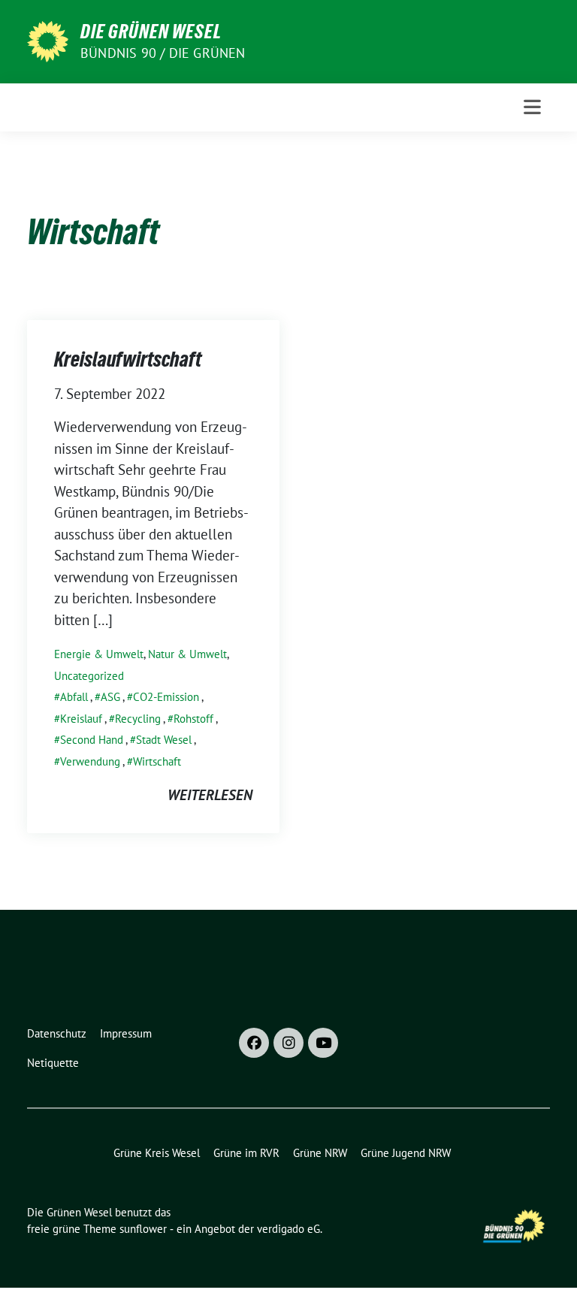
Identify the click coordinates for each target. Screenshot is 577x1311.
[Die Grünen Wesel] (47, 40)
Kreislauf (81, 718)
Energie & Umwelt (98, 654)
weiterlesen (210, 795)
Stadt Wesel (164, 740)
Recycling (138, 718)
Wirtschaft (157, 761)
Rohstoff (193, 718)
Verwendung (90, 761)
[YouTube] (323, 1043)
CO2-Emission (166, 697)
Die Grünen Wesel (151, 31)
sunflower (143, 1229)
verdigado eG (288, 1229)
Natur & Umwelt (187, 654)
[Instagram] (288, 1043)
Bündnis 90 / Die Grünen (163, 53)
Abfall (74, 697)
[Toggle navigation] (532, 107)
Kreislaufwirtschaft (127, 359)
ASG (110, 697)
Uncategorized (89, 676)
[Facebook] (254, 1043)
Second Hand (91, 740)
